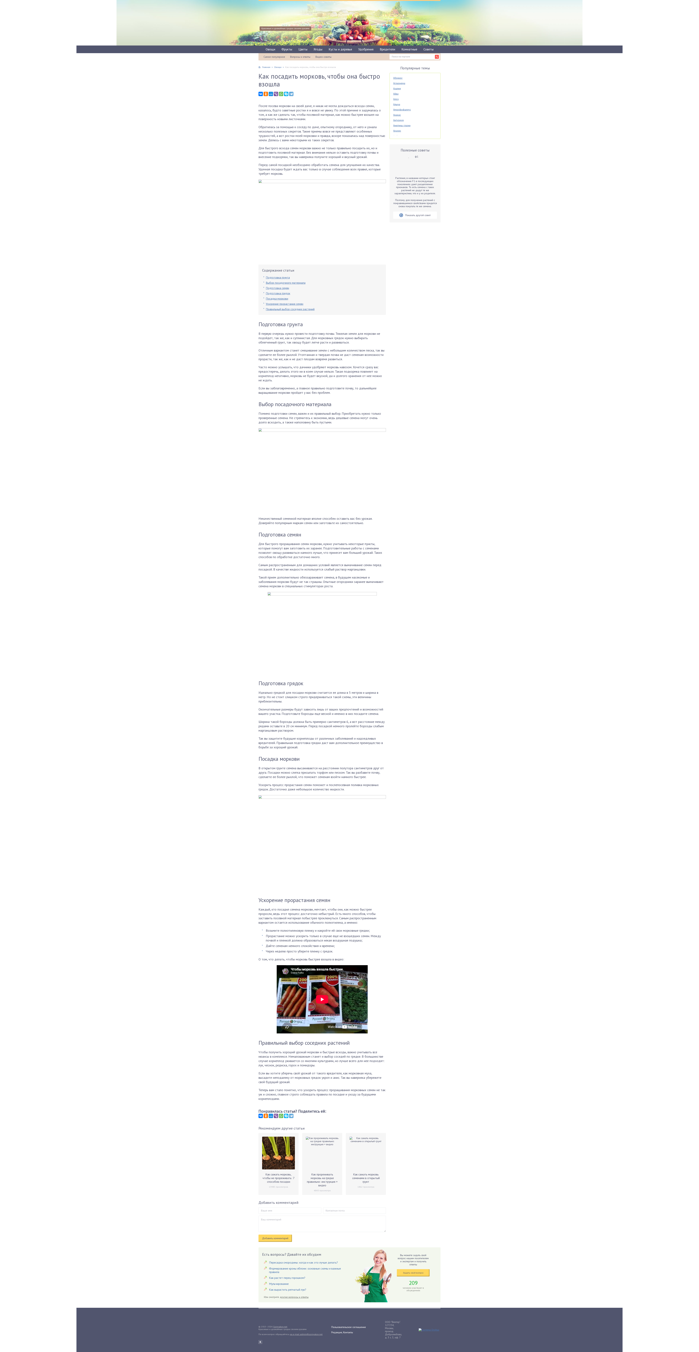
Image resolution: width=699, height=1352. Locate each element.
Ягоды (318, 49)
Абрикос (397, 78)
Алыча (396, 104)
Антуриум (398, 120)
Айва (395, 93)
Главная (266, 67)
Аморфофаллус (402, 109)
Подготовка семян (277, 288)
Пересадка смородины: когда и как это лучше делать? (303, 1262)
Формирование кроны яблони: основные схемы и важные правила (305, 1270)
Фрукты (286, 49)
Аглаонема (399, 83)
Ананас (397, 115)
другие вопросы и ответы (294, 1297)
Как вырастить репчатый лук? (287, 1289)
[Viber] (276, 94)
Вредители (387, 49)
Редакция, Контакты (342, 1332)
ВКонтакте (260, 1342)
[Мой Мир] (271, 94)
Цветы (302, 49)
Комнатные (409, 49)
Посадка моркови (277, 298)
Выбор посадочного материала (285, 283)
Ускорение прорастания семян (284, 304)
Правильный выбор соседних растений (290, 309)
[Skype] (286, 94)
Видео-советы (323, 56)
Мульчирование (279, 1284)
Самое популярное (274, 56)
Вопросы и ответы (300, 56)
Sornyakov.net (280, 1326)
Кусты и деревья (340, 49)
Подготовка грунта (278, 277)
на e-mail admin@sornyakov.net (306, 1334)
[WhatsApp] (281, 94)
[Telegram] (291, 94)
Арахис (397, 130)
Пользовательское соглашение (348, 1327)
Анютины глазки (401, 125)
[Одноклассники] (266, 94)
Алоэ (396, 99)
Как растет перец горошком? (287, 1278)
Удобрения (366, 49)
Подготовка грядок (278, 293)
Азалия (397, 88)
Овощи (270, 49)
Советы (428, 49)
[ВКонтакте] (260, 94)
